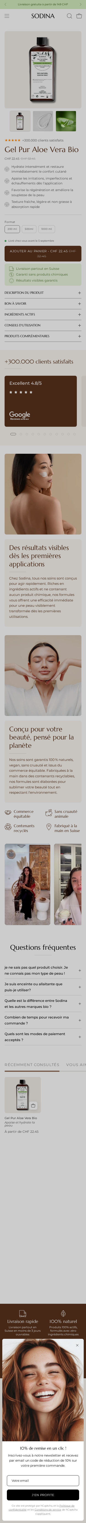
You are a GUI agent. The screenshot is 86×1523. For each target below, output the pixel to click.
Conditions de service (48, 1509)
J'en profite (43, 1495)
